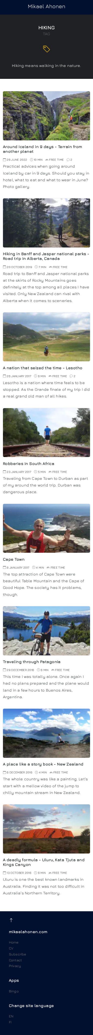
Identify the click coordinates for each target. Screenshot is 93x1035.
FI (10, 1022)
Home (14, 942)
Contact (15, 960)
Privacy (15, 966)
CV (11, 948)
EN (11, 1016)
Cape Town (14, 559)
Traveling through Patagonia (32, 661)
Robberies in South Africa (28, 463)
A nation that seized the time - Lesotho (43, 367)
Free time (56, 159)
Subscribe (17, 954)
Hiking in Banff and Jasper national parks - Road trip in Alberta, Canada (46, 256)
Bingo (14, 991)
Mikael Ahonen (46, 6)
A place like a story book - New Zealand (43, 764)
